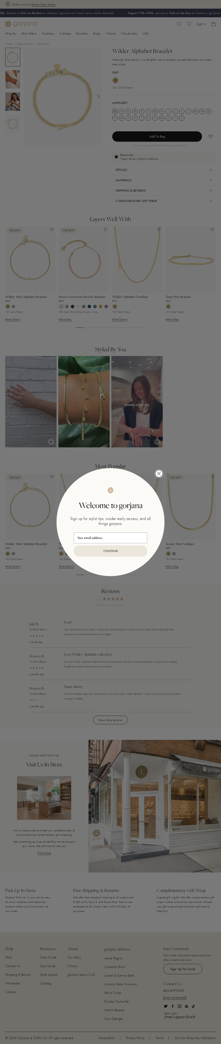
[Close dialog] (159, 473)
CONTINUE (110, 551)
